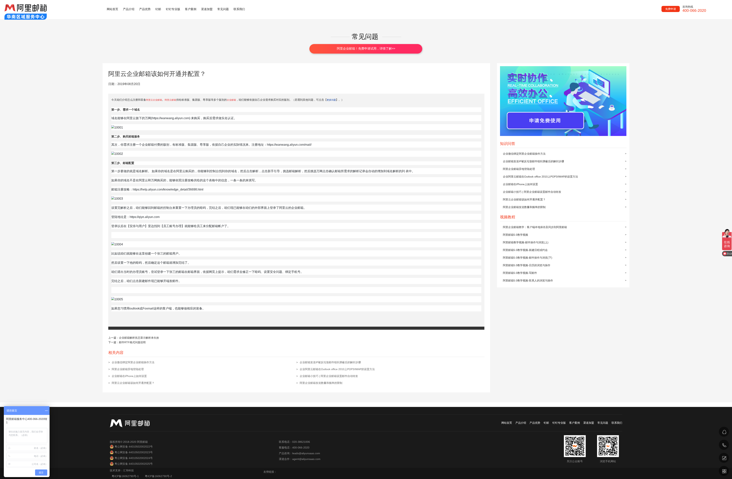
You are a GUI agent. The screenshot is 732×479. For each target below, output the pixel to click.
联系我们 (239, 9)
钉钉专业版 (173, 9)
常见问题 (223, 9)
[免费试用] (724, 458)
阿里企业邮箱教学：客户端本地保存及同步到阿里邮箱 (535, 227)
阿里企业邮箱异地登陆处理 (519, 168)
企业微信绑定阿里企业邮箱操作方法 (524, 153)
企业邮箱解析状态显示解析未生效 (139, 337)
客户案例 (190, 9)
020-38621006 (684, 439)
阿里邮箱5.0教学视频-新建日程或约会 (525, 250)
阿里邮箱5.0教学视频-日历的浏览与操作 (526, 265)
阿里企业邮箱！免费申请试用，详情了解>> (366, 48)
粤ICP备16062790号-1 (126, 476)
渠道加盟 (207, 9)
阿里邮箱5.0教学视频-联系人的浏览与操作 (528, 280)
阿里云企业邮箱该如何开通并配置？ (524, 199)
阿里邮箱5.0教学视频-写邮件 (520, 272)
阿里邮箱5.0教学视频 (515, 234)
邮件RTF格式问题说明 (132, 342)
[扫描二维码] (724, 471)
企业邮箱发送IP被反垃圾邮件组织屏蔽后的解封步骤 (533, 161)
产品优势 (145, 9)
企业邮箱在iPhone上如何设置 (520, 184)
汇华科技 (128, 470)
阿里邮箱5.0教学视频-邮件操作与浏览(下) (527, 257)
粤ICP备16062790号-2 (158, 476)
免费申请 (670, 8)
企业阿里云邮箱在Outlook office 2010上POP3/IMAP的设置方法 (540, 176)
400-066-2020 (684, 449)
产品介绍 (128, 9)
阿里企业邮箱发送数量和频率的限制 (524, 207)
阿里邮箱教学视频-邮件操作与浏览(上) (525, 242)
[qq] (724, 432)
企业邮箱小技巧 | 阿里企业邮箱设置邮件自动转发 (532, 191)
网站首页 (112, 9)
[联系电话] (724, 445)
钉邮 (158, 9)
